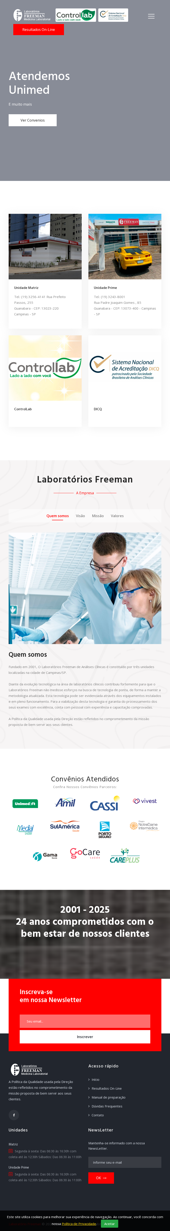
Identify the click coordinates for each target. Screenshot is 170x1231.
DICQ (98, 409)
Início (95, 1079)
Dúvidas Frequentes (107, 1106)
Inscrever (85, 1036)
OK (98, 1177)
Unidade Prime (105, 288)
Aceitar (109, 1223)
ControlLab (23, 409)
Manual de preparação (109, 1097)
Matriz (13, 1144)
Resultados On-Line (38, 29)
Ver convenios (33, 120)
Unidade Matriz (26, 288)
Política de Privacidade (79, 1223)
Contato (98, 1115)
